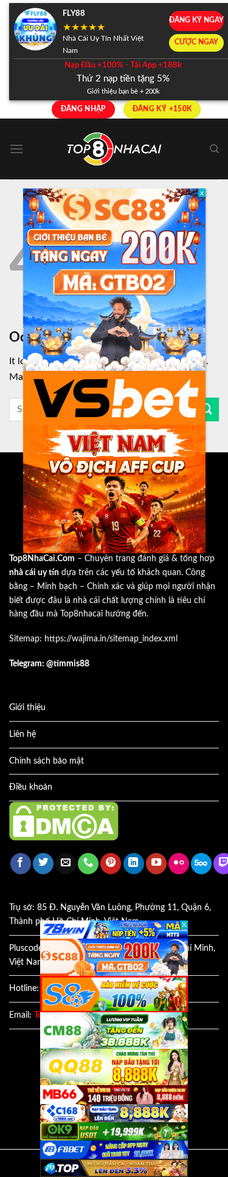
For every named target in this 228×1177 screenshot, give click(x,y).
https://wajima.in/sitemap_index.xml (111, 639)
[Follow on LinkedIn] (133, 863)
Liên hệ (22, 734)
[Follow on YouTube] (156, 863)
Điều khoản (30, 787)
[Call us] (88, 863)
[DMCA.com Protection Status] (64, 820)
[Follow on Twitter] (43, 863)
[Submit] (207, 409)
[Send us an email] (65, 863)
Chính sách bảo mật (46, 761)
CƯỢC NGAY (196, 42)
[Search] (214, 148)
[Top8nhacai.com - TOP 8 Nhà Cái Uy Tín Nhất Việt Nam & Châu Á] (114, 149)
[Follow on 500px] (201, 863)
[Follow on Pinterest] (110, 863)
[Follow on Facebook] (20, 863)
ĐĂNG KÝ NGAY (196, 20)
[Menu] (16, 149)
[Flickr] (178, 863)
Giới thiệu (27, 707)
